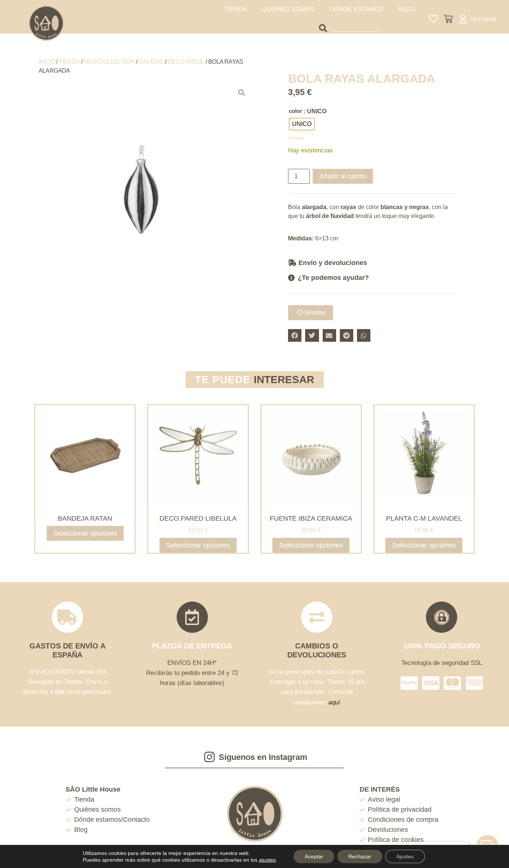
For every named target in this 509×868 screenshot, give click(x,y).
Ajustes (405, 856)
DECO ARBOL (186, 62)
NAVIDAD (151, 62)
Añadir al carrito (342, 176)
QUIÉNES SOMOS (288, 9)
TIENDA (235, 9)
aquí (334, 702)
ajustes (267, 860)
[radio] (302, 124)
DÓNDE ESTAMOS (356, 9)
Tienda (69, 62)
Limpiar (296, 138)
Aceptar (314, 856)
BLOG (406, 9)
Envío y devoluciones (332, 262)
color (295, 111)
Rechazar (359, 856)
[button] (372, 262)
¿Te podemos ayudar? (333, 277)
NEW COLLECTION (109, 62)
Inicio (47, 62)
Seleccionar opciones (85, 533)
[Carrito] (448, 19)
